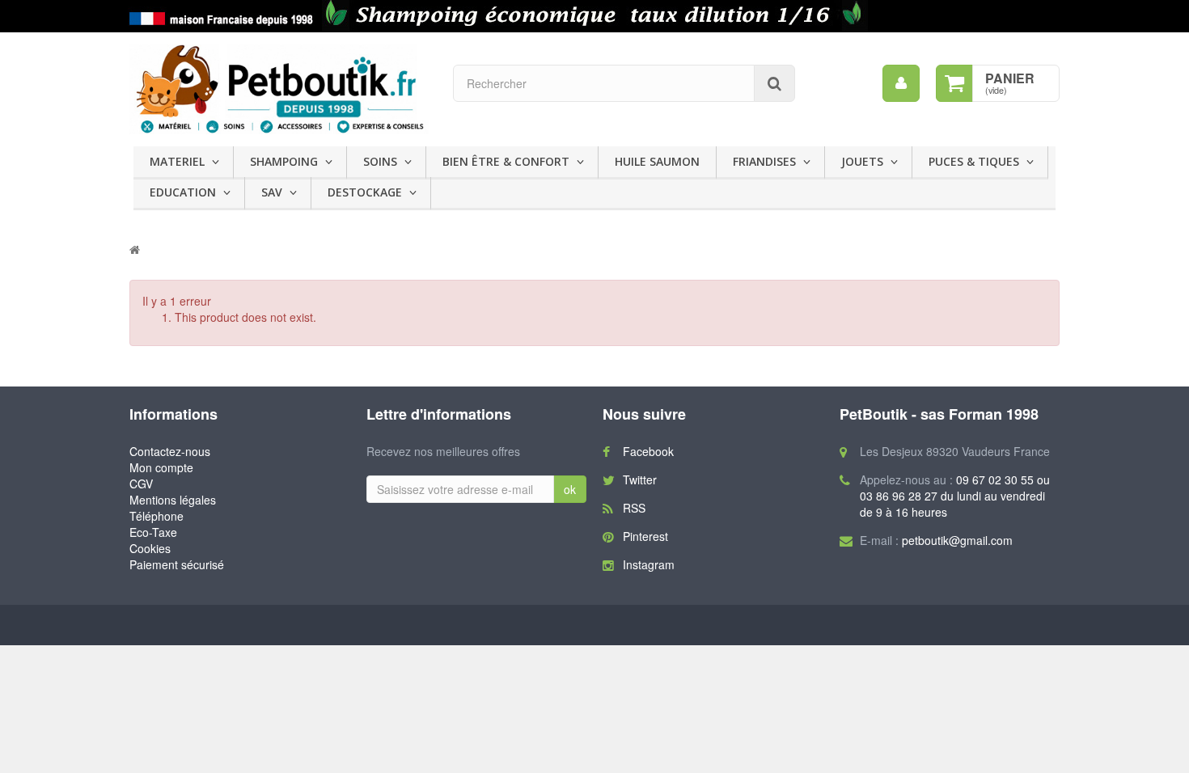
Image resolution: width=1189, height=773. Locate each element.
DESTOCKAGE (365, 192)
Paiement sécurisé (176, 564)
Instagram (649, 564)
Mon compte (161, 467)
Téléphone (156, 516)
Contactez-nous (169, 451)
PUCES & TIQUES (974, 161)
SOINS (380, 161)
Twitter (640, 479)
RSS (634, 508)
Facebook (648, 451)
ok (570, 489)
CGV (141, 483)
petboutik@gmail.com (957, 540)
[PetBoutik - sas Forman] (279, 89)
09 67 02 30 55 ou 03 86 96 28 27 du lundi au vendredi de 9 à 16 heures (955, 495)
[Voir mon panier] (954, 83)
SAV (271, 192)
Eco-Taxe (153, 532)
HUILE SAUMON (657, 161)
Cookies (150, 548)
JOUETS (862, 161)
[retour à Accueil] (134, 249)
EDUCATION (183, 192)
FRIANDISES (764, 161)
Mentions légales (172, 500)
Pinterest (645, 536)
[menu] (901, 83)
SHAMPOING (284, 161)
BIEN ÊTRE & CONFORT (505, 161)
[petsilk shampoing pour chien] (594, 16)
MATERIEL (177, 161)
